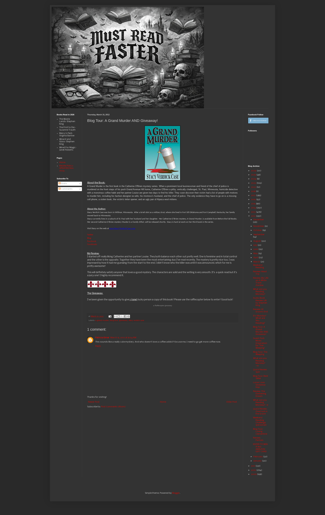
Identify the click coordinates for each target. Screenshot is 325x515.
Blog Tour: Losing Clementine (260, 431)
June (255, 249)
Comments (66, 189)
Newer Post (94, 402)
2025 (253, 175)
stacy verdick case (136, 320)
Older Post (231, 402)
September (259, 234)
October (257, 230)
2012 (253, 216)
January (257, 461)
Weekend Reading (258, 266)
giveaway (123, 320)
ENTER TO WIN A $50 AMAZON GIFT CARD (260, 448)
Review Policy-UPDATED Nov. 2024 (66, 168)
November (259, 226)
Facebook (91, 241)
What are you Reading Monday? (260, 291)
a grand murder (102, 320)
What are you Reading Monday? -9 (260, 402)
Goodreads (92, 244)
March (257, 262)
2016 (253, 199)
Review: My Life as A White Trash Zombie (260, 281)
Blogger (176, 493)
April (256, 257)
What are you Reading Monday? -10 (260, 362)
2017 (253, 195)
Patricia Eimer (102, 338)
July (255, 245)
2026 (254, 171)
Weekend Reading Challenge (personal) (259, 421)
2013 (253, 212)
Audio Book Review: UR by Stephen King (260, 301)
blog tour (114, 320)
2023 (254, 183)
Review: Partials (258, 439)
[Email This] (115, 316)
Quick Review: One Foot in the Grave (260, 411)
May (255, 253)
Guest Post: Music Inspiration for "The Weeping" (260, 343)
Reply (98, 346)
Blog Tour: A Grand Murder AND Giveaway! (260, 330)
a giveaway (162, 305)
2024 (254, 179)
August (257, 241)
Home (163, 402)
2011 (253, 466)
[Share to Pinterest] (128, 316)
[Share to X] (122, 316)
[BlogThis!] (118, 316)
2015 (253, 204)
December (258, 220)
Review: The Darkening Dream (259, 393)
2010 (253, 470)
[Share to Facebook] (125, 316)
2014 (253, 208)
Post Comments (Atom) (113, 407)
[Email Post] (110, 316)
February (258, 457)
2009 (254, 474)
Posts (64, 184)
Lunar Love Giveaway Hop (259, 385)
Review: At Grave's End (260, 310)
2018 (253, 191)
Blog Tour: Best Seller (260, 377)
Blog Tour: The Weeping (260, 353)
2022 (254, 187)
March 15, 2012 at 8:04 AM (123, 338)
